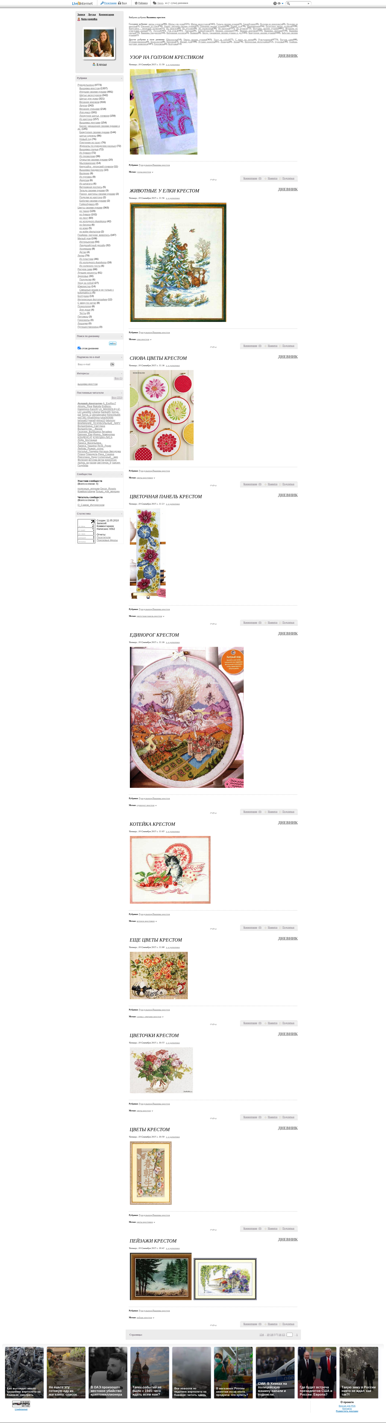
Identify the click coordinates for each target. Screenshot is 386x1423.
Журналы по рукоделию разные (97, 146)
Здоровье (83, 276)
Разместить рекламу (347, 1411)
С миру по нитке (87, 303)
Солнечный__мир (108, 457)
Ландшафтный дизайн (92, 245)
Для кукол (84, 112)
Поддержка (275, 3)
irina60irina (93, 417)
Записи (81, 14)
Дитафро (107, 431)
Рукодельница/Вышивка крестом (154, 165)
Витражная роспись (90, 187)
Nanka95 (106, 412)
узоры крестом (144, 172)
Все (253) (117, 397)
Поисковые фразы (107, 540)
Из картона (85, 119)
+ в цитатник (173, 64)
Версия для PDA (347, 1406)
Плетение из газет (90, 142)
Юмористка (84, 286)
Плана (81, 454)
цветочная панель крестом (149, 616)
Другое (83, 105)
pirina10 (100, 420)
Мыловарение (87, 163)
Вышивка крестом (89, 88)
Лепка (81, 255)
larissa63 (83, 420)
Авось (160, 3)
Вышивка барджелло (91, 170)
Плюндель (92, 454)
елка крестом (143, 339)
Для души (84, 309)
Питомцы (83, 316)
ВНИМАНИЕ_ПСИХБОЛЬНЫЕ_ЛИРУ (99, 423)
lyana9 (92, 420)
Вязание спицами (89, 109)
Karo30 (94, 409)
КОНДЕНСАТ (85, 437)
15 (283, 1334)
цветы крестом (144, 1110)
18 (271, 1334)
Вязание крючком (89, 102)
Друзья (92, 14)
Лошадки (83, 323)
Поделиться (288, 178)
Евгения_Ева (85, 434)
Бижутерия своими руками (94, 132)
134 (262, 1334)
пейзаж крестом (144, 1317)
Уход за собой (86, 283)
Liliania (96, 412)
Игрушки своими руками (93, 91)
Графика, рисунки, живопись (94, 235)
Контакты (347, 1408)
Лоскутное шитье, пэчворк (94, 115)
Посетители (104, 537)
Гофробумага (87, 204)
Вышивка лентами (89, 122)
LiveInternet (83, 4)
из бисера (85, 224)
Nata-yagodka (79, 19)
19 (268, 1334)
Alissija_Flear (85, 406)
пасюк (92, 462)
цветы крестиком (145, 477)
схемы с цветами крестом (149, 1016)
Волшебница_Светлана (91, 426)
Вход (124, 3)
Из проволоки (87, 156)
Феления (83, 459)
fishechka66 (113, 414)
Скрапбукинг (249, 24)
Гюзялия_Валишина (89, 431)
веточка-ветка (96, 459)
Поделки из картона (90, 197)
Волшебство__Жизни (90, 428)
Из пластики (86, 259)
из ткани (84, 211)
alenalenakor (99, 414)
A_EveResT (109, 403)
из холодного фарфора (92, 221)
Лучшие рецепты (87, 272)
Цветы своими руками (90, 207)
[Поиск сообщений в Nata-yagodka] (112, 343)
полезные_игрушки (89, 488)
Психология (84, 306)
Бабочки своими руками (92, 200)
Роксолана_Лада (87, 457)
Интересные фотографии (92, 299)
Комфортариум (86, 491)
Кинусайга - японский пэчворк (96, 166)
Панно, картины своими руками (97, 194)
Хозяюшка (85, 248)
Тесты (82, 313)
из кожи (83, 228)
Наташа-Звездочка (110, 451)
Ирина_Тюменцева (104, 434)
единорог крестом (145, 805)
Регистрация (110, 3)
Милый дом (84, 238)
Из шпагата (86, 183)
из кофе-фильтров (89, 231)
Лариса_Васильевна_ (90, 443)
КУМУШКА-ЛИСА (102, 437)
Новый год (85, 139)
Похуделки (85, 279)
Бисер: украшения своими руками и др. (222, 33)
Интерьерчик (86, 242)
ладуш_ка (83, 462)
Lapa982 (86, 412)
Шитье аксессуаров (90, 95)
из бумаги (84, 214)
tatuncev (110, 420)
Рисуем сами (85, 269)
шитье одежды (87, 135)
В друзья (102, 64)
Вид (280, 4)
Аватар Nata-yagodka (99, 43)
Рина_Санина (106, 454)
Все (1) (118, 378)
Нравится (272, 178)
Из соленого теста (90, 265)
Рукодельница (86, 85)
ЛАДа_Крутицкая (87, 440)
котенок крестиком (146, 921)
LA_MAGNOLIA (107, 409)
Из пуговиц (85, 176)
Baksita (97, 406)
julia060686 (106, 417)
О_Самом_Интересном (91, 505)
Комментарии (106, 14)
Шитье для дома (88, 98)
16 (280, 1334)
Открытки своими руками (93, 159)
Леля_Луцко (104, 445)
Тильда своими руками (92, 190)
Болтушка (83, 296)
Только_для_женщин (108, 491)
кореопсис (111, 459)
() (260, 178)
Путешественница (88, 327)
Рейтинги (143, 3)
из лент (83, 218)
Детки (82, 252)
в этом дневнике (89, 348)
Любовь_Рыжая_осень (91, 448)
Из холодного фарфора (93, 262)
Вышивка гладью (89, 149)
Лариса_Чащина (87, 445)
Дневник (288, 56)
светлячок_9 (104, 462)
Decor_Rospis (108, 488)
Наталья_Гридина (88, 451)
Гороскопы (84, 320)
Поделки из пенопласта (271, 24)
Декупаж (84, 180)
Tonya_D (86, 414)
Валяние (84, 173)
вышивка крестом (88, 384)
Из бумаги (85, 152)
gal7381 (82, 417)
